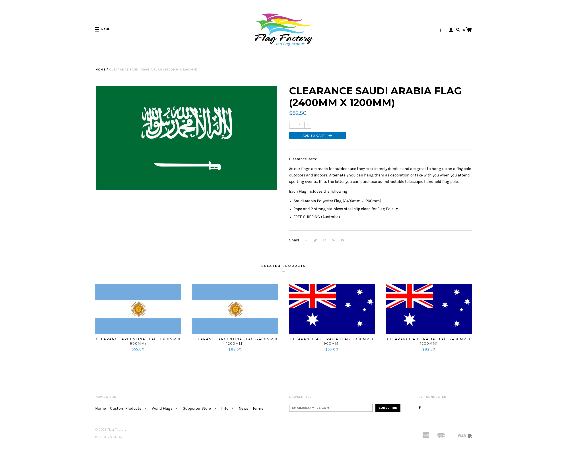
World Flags (162, 408)
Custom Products (126, 408)
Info (225, 408)
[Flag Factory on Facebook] (440, 30)
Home (100, 69)
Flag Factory (116, 430)
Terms (257, 408)
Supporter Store (197, 408)
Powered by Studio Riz (108, 437)
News (243, 408)
